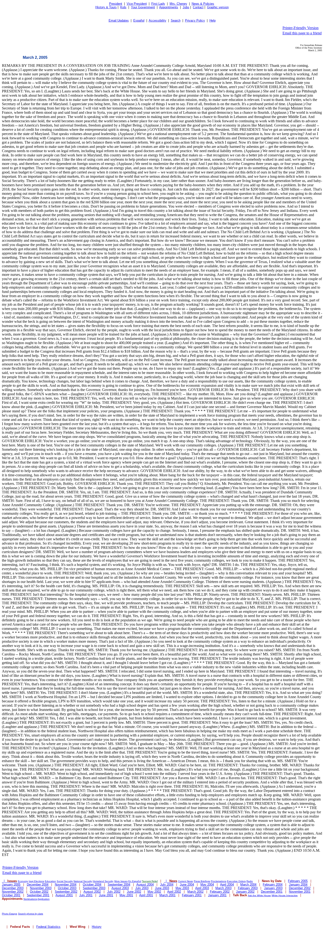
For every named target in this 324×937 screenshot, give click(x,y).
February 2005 (298, 881)
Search (176, 20)
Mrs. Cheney (178, 3)
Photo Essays (9, 913)
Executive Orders (236, 881)
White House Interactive (285, 895)
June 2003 (162, 888)
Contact (198, 7)
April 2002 (174, 891)
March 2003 (223, 888)
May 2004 (207, 884)
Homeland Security (103, 881)
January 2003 (273, 888)
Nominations (30, 899)
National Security (83, 881)
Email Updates (119, 20)
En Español (134, 881)
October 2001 (11, 895)
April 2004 (227, 884)
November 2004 (65, 884)
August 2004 (145, 884)
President (115, 3)
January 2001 (217, 895)
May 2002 (154, 891)
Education (50, 881)
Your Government (143, 7)
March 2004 (248, 884)
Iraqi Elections (36, 881)
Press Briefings (202, 881)
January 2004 (298, 884)
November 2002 (12, 891)
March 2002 (195, 891)
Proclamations (218, 881)
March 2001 (167, 895)
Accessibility (157, 20)
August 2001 (64, 895)
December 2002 (299, 888)
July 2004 (166, 884)
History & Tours (106, 7)
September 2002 (66, 891)
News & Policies (203, 3)
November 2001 (299, 891)
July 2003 (141, 888)
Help (212, 20)
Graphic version (218, 7)
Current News (185, 881)
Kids (123, 7)
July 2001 (86, 895)
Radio (249, 881)
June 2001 (106, 895)
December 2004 (37, 884)
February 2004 (272, 884)
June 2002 (134, 891)
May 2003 (182, 888)
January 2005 (11, 884)
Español (138, 20)
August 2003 (120, 888)
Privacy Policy (195, 20)
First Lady (158, 3)
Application (43, 899)
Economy (23, 881)
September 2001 (38, 895)
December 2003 (12, 888)
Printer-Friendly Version (300, 28)
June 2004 (187, 884)
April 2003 (202, 888)
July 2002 (113, 891)
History (97, 926)
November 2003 (40, 888)
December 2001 (271, 891)
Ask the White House (259, 895)
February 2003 (248, 888)
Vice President (137, 3)
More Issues (121, 881)
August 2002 (92, 891)
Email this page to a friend (302, 33)
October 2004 (92, 884)
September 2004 (119, 884)
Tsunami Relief (150, 881)
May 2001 (126, 895)
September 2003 (94, 888)
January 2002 (245, 891)
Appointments (168, 7)
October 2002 (39, 891)
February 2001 (192, 895)
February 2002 (220, 891)
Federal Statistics (48, 926)
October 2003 (67, 888)
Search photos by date (30, 913)
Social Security (65, 881)
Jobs (186, 7)
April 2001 (146, 895)
